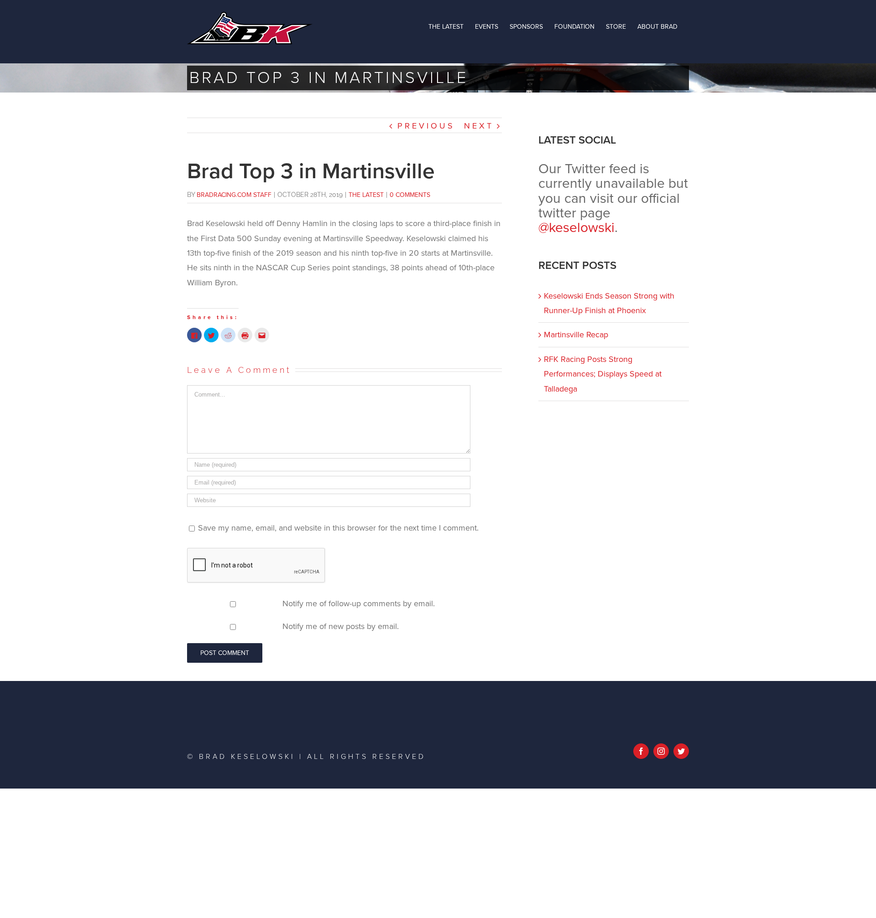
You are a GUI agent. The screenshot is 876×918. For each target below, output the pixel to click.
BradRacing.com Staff (234, 195)
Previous (426, 126)
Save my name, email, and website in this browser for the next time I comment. (338, 528)
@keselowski (576, 227)
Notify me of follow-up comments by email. (358, 603)
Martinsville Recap (576, 335)
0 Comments (410, 195)
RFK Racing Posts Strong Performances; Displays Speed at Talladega (603, 374)
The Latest (366, 195)
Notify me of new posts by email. (340, 626)
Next (479, 126)
